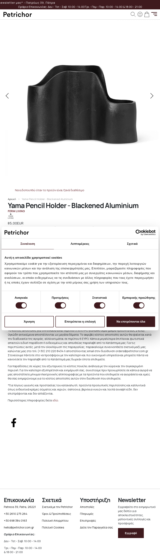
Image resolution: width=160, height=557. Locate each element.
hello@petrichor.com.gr (19, 527)
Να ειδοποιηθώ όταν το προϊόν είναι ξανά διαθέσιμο (49, 190)
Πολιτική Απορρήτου (55, 520)
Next (151, 96)
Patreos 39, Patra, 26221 (20, 507)
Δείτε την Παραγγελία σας (96, 527)
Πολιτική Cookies (53, 527)
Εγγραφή (131, 533)
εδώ (55, 400)
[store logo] (17, 14)
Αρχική (12, 199)
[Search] (133, 14)
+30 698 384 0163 (15, 520)
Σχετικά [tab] (132, 243)
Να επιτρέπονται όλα (130, 321)
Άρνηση (29, 321)
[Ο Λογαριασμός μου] (140, 14)
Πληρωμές (86, 514)
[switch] (60, 306)
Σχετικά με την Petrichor (57, 507)
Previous (8, 96)
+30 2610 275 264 (15, 514)
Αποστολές (87, 507)
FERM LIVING (16, 211)
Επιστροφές (88, 520)
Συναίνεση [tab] (27, 243)
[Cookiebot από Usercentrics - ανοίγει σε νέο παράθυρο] (138, 232)
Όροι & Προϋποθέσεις (56, 514)
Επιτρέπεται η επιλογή (80, 321)
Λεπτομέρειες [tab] (80, 243)
